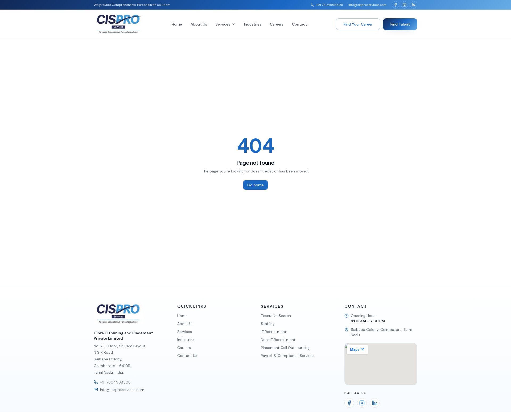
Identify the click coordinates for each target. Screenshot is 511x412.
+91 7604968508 (329, 5)
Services (223, 24)
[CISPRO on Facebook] (395, 5)
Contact (299, 24)
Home (177, 24)
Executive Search (276, 315)
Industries (252, 24)
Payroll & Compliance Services (287, 355)
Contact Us (187, 355)
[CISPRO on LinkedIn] (413, 5)
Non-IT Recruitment (278, 339)
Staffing (268, 323)
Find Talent (400, 24)
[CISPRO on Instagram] (404, 5)
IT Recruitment (273, 331)
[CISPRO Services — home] (118, 24)
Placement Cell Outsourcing (285, 347)
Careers (276, 24)
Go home (255, 185)
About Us (199, 24)
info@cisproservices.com (367, 5)
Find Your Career (358, 24)
